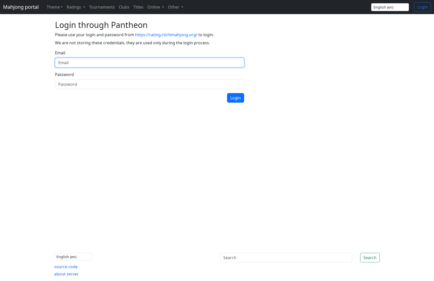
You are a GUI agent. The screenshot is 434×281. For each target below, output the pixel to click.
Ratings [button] (74, 7)
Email (60, 53)
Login (422, 7)
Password (64, 74)
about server (66, 274)
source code (66, 266)
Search (369, 257)
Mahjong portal (21, 7)
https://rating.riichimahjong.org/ (166, 34)
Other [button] (174, 7)
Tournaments (102, 7)
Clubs (124, 7)
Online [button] (154, 7)
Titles (138, 7)
